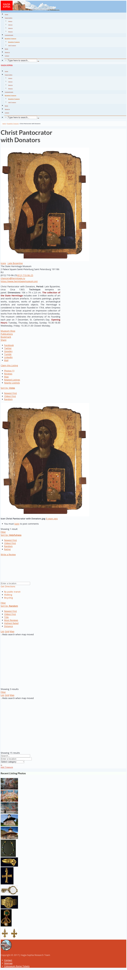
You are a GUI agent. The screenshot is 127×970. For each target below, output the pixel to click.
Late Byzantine (15, 263)
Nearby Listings (12, 382)
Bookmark (6, 336)
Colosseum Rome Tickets (17, 966)
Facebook (9, 345)
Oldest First (10, 396)
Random (8, 399)
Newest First (10, 393)
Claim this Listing (9, 365)
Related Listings (12, 379)
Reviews (8, 373)
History (10, 21)
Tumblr (8, 354)
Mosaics (10, 31)
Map (6, 376)
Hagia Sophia (8, 18)
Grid (7, 631)
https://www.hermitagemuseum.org (19, 281)
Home (4, 123)
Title (6, 617)
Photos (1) (9, 370)
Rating (7, 549)
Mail (6, 360)
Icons (3, 263)
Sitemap (8, 963)
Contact (8, 960)
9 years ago (52, 518)
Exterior (10, 28)
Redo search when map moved (18, 634)
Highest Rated (11, 623)
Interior (10, 25)
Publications (7, 333)
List (2, 631)
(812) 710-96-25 (25, 275)
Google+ (8, 351)
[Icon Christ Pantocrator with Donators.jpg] (45, 515)
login (16, 523)
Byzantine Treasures (14, 42)
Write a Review (8, 554)
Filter (3, 532)
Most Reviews (11, 620)
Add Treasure (12, 45)
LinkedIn (8, 357)
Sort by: (8, 387)
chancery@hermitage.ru (13, 278)
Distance (8, 626)
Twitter (8, 348)
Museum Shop (8, 330)
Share (3, 339)
